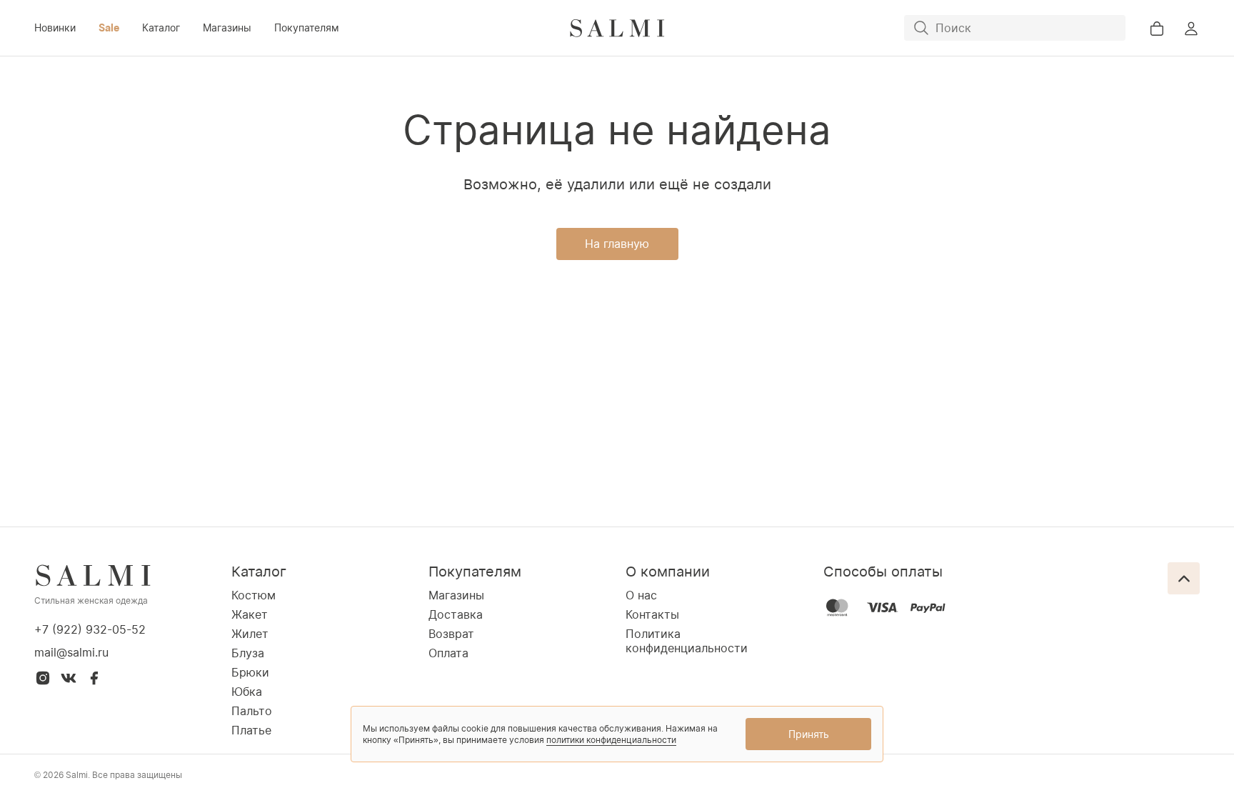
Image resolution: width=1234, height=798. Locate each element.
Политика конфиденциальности (687, 641)
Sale (109, 27)
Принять (808, 734)
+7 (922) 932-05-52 (90, 629)
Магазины (227, 27)
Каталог (161, 27)
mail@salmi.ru (71, 652)
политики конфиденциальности (611, 739)
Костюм (253, 595)
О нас (641, 595)
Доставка (455, 614)
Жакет (249, 614)
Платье (251, 730)
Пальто (251, 711)
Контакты (652, 614)
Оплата (448, 653)
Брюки (250, 672)
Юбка (246, 691)
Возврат (451, 634)
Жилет (250, 634)
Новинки (55, 27)
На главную (617, 243)
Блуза (247, 653)
